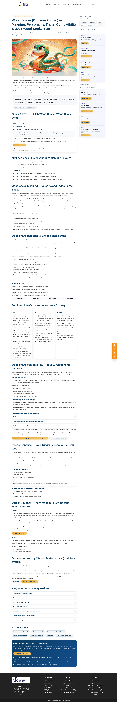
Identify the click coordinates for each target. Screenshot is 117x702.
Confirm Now (84, 43)
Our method (38, 102)
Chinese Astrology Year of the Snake (56, 631)
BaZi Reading (50, 635)
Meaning (46, 99)
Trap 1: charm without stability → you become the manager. (27, 416)
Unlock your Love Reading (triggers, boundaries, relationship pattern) (30, 438)
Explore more (51, 102)
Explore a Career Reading (19, 533)
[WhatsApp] (114, 349)
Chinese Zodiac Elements (36, 635)
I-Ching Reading (48, 690)
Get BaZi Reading (85, 122)
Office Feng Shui (48, 687)
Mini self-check (38, 99)
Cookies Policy (68, 681)
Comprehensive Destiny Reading (65, 635)
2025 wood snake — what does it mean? (22, 593)
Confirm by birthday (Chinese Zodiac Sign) (25, 107)
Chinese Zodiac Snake (38, 631)
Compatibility (71, 99)
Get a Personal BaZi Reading (29, 581)
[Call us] (114, 357)
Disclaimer (68, 685)
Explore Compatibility (86, 56)
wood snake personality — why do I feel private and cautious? (27, 611)
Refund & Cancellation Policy (68, 690)
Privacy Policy (68, 687)
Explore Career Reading (87, 111)
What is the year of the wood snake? (21, 602)
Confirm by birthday (28, 99)
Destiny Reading (48, 683)
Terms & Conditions (69, 692)
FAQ (45, 102)
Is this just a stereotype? (19, 620)
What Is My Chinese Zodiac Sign (21, 631)
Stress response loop (19, 102)
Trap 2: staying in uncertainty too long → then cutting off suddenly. (28, 421)
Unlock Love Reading (86, 98)
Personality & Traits (54, 99)
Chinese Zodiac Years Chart (20, 635)
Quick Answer (18, 99)
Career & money (30, 102)
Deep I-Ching (48, 692)
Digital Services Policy (68, 683)
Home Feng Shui (48, 685)
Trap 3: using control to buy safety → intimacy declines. (26, 425)
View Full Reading (85, 135)
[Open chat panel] (114, 345)
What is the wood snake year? (20, 597)
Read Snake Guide (86, 67)
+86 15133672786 (98, 683)
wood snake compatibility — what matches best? (24, 615)
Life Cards (63, 99)
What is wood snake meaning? (20, 606)
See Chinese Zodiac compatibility (59, 438)
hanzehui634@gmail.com (97, 685)
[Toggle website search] (98, 4)
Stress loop (100, 22)
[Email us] (114, 353)
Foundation (16, 581)
